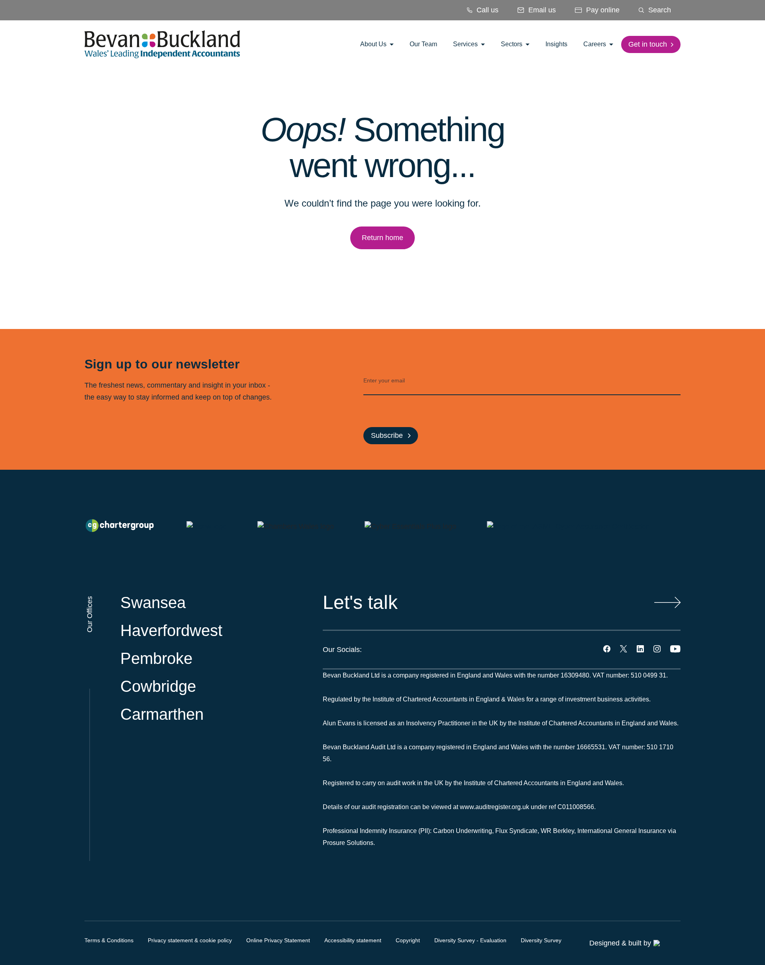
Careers (595, 44)
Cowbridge (158, 686)
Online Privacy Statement (278, 940)
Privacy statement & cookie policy (190, 940)
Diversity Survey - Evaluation (470, 940)
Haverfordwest (171, 630)
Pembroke (156, 658)
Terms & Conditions (108, 940)
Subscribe (388, 435)
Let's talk (360, 602)
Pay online (602, 10)
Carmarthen (162, 714)
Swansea (153, 602)
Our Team (423, 44)
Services (466, 44)
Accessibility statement (352, 940)
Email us (541, 10)
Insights (556, 44)
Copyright (408, 940)
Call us (486, 10)
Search (658, 10)
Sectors (512, 44)
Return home (382, 238)
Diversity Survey (541, 940)
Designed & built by (620, 943)
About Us (374, 44)
